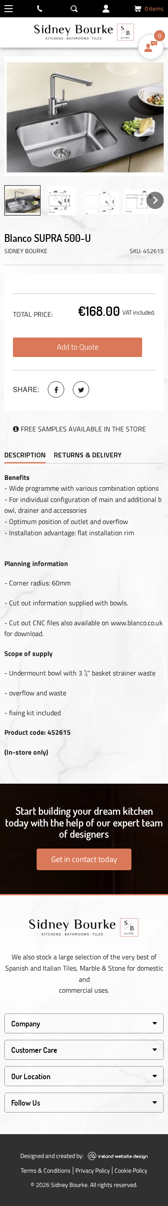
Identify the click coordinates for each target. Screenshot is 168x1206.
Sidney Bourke (25, 250)
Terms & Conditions (46, 1170)
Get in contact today (84, 859)
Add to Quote (78, 347)
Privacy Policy (92, 1170)
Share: (26, 389)
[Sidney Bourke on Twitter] (81, 389)
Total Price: (33, 314)
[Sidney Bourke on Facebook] (56, 389)
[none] (22, 200)
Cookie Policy (131, 1170)
